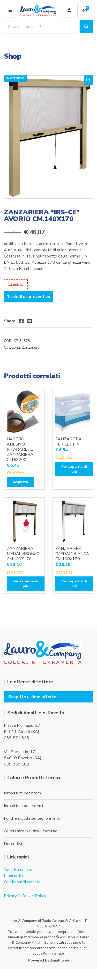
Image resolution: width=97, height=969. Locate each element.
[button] (88, 80)
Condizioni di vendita (22, 882)
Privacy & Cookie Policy (25, 896)
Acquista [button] (20, 482)
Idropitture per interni (22, 793)
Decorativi (13, 844)
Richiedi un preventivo (28, 297)
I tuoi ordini (14, 876)
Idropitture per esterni (23, 806)
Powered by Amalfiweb (48, 960)
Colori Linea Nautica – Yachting (30, 831)
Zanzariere (31, 347)
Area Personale (18, 869)
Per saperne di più (74, 469)
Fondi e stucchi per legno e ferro (32, 818)
